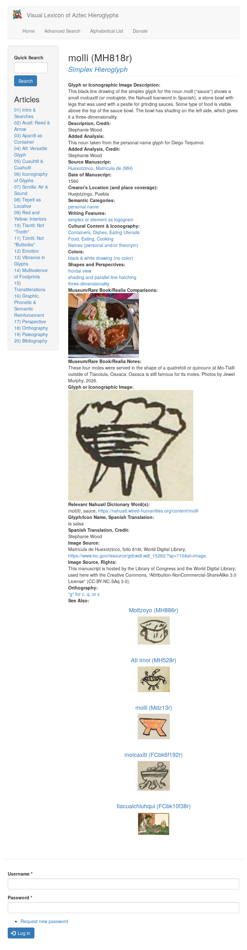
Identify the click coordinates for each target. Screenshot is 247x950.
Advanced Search (62, 31)
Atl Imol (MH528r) (153, 660)
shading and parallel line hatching (102, 277)
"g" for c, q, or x (84, 594)
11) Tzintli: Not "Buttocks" (29, 241)
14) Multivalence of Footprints (31, 273)
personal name (83, 206)
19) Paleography (31, 334)
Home (29, 31)
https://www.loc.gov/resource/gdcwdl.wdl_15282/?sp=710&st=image (137, 555)
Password (20, 897)
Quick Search (28, 57)
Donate (140, 31)
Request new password (44, 921)
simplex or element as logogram (100, 219)
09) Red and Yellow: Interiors (30, 215)
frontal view (79, 270)
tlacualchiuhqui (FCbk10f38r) (154, 806)
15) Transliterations (29, 286)
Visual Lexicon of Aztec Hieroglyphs (73, 15)
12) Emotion (26, 251)
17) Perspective (30, 321)
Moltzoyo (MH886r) (153, 610)
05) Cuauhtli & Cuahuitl (28, 164)
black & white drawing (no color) (100, 258)
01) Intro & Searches (25, 112)
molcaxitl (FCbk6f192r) (153, 754)
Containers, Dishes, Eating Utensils (104, 232)
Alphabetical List (106, 31)
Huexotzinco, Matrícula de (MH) (100, 168)
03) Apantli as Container (28, 138)
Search (25, 81)
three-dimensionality (88, 283)
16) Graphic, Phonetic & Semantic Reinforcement (29, 305)
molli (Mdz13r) (153, 707)
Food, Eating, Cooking (91, 238)
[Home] (20, 14)
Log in (23, 933)
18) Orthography (31, 328)
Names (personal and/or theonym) (103, 245)
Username (20, 873)
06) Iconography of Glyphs (31, 177)
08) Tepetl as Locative (27, 202)
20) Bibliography (30, 340)
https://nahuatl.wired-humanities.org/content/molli (148, 510)
